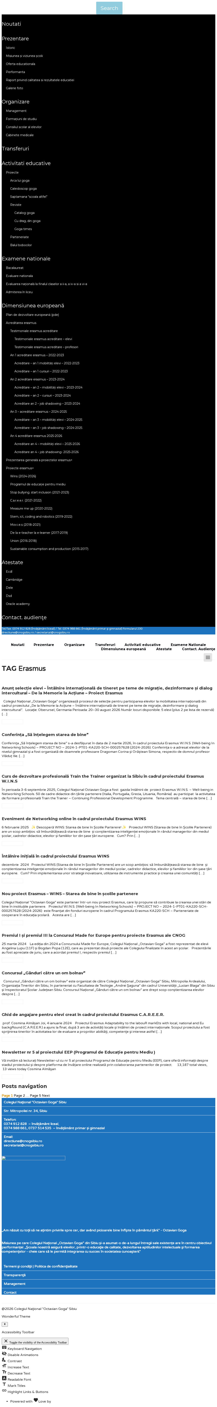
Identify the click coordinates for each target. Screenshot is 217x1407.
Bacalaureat (15, 268)
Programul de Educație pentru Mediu (37, 484)
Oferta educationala (20, 64)
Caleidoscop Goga (23, 189)
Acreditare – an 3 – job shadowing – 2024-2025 (48, 428)
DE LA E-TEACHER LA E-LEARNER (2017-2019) (39, 533)
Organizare (15, 102)
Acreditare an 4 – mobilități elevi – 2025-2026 (47, 444)
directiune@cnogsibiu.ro (23, 1141)
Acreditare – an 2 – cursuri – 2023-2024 (42, 395)
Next (46, 1095)
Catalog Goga (24, 213)
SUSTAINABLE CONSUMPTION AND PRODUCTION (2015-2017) (49, 549)
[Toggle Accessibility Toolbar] (5, 1324)
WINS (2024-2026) (23, 476)
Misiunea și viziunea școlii (24, 56)
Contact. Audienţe (24, 617)
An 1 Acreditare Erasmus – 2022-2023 (37, 355)
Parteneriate (19, 237)
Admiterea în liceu (19, 292)
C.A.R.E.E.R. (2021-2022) (26, 500)
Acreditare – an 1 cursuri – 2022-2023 (41, 371)
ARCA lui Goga (19, 180)
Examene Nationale (26, 259)
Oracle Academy (18, 604)
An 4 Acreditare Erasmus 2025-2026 (36, 436)
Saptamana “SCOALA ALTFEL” (28, 197)
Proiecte (12, 172)
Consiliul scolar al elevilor (24, 127)
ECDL (9, 572)
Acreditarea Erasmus (21, 323)
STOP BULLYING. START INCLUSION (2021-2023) (39, 492)
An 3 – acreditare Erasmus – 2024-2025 (38, 412)
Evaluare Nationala (19, 276)
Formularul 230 (132, 628)
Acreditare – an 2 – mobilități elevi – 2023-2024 (48, 387)
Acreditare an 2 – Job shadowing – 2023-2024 (47, 403)
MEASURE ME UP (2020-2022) (31, 508)
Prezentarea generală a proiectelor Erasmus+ (39, 460)
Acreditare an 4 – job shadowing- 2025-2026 (46, 452)
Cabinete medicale (20, 135)
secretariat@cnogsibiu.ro (24, 1145)
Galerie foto (14, 88)
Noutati (11, 24)
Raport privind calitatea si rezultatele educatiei (40, 80)
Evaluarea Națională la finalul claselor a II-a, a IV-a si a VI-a (46, 284)
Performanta (15, 72)
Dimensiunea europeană (33, 305)
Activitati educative (26, 163)
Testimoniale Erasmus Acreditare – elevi (43, 339)
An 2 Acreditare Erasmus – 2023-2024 (37, 379)
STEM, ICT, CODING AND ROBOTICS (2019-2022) (41, 516)
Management (16, 111)
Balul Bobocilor (21, 245)
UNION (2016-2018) (23, 541)
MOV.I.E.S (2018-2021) (25, 525)
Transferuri (15, 149)
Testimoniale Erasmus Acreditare (34, 331)
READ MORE (12, 722)
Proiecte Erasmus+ (20, 468)
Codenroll (60, 1401)
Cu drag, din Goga (27, 221)
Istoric (10, 48)
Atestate (12, 562)
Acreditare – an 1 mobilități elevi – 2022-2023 (46, 363)
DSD (9, 596)
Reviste (15, 205)
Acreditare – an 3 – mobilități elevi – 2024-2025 (48, 420)
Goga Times (23, 229)
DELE (9, 588)
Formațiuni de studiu (21, 119)
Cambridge (14, 580)
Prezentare (15, 38)
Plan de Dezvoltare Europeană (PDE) (32, 315)
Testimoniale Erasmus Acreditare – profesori (46, 347)
